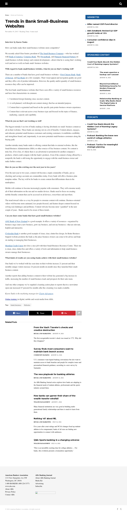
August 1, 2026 (105, 108)
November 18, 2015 (11, 31)
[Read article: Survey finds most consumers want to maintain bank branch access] (17, 356)
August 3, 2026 (56, 402)
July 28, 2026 (57, 422)
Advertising (39, 483)
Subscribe (38, 486)
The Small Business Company (52, 53)
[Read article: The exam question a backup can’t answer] (91, 75)
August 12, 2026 (105, 93)
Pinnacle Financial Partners (65, 56)
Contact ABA (10, 494)
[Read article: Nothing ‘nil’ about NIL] (17, 426)
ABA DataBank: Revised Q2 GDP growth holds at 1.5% (102, 32)
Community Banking (42, 355)
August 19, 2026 (58, 333)
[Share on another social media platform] (79, 313)
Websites (27, 305)
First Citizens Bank (67, 74)
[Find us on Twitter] (121, 509)
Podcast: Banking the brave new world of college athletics (102, 136)
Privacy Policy (10, 492)
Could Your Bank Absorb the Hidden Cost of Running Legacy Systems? (102, 126)
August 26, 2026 (92, 27)
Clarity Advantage (46, 293)
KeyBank (21, 77)
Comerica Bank (30, 56)
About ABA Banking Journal (45, 478)
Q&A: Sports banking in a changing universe (56, 440)
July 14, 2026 (55, 443)
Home (7, 15)
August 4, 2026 (92, 141)
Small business (16, 305)
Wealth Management (42, 402)
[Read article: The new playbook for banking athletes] (17, 382)
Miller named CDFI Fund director (102, 24)
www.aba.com (10, 486)
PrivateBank (45, 56)
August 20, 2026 (92, 67)
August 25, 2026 (92, 45)
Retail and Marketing (17, 15)
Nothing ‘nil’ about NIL (45, 418)
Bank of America (16, 56)
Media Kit (38, 480)
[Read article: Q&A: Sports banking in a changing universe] (17, 447)
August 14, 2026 (56, 355)
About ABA (9, 489)
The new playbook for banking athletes (54, 374)
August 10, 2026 (58, 378)
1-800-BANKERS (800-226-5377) (17, 483)
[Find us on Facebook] (117, 509)
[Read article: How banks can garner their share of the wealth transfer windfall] (17, 403)
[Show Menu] (6, 3)
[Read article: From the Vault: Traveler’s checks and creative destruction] (17, 335)
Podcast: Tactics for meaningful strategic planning (102, 145)
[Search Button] (120, 3)
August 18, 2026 (105, 77)
